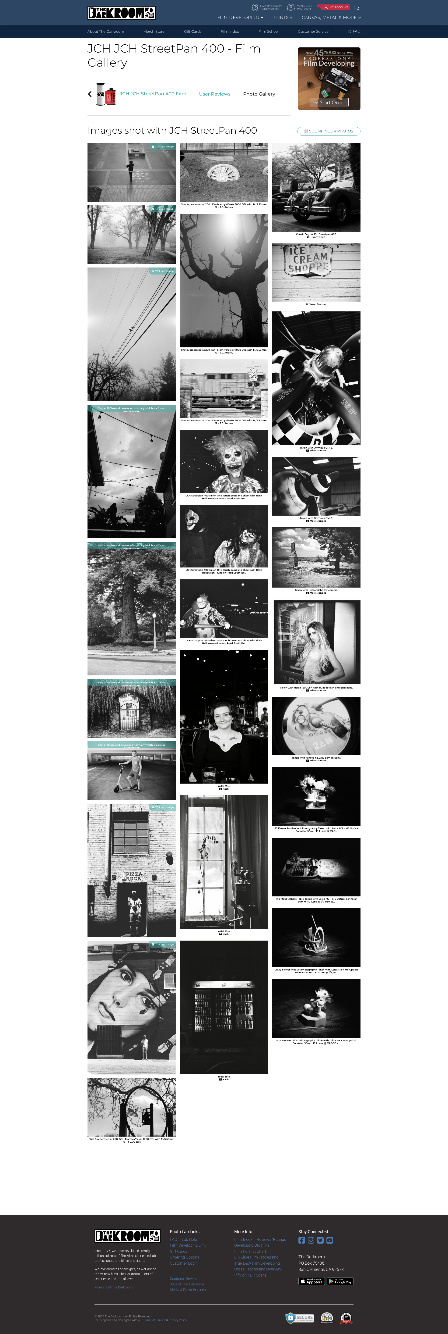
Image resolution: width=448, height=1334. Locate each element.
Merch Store (154, 31)
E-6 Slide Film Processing (256, 1257)
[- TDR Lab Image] (132, 172)
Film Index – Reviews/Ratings (260, 1239)
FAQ (356, 31)
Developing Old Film (251, 1245)
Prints (280, 17)
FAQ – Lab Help (183, 1239)
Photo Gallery (259, 94)
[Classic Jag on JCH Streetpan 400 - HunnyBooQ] (316, 187)
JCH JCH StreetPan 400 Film (152, 94)
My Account (339, 7)
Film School (269, 31)
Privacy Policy (178, 1320)
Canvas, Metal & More (329, 17)
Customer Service (313, 31)
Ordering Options (184, 1257)
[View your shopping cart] (357, 7)
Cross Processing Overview (258, 1269)
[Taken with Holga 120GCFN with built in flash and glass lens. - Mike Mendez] (316, 642)
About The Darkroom (106, 31)
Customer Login (184, 1263)
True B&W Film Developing (257, 1263)
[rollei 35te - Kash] (224, 716)
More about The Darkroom (113, 1287)
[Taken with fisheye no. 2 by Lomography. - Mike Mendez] (316, 726)
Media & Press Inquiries (188, 1290)
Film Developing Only (188, 1245)
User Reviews (215, 94)
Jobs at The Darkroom (187, 1284)
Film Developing (238, 17)
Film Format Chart (250, 1251)
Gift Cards (192, 31)
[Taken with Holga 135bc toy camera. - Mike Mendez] (316, 557)
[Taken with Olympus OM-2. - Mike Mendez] (316, 378)
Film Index (230, 31)
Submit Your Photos (330, 131)
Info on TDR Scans (250, 1275)
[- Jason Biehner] (316, 272)
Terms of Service (154, 1320)
